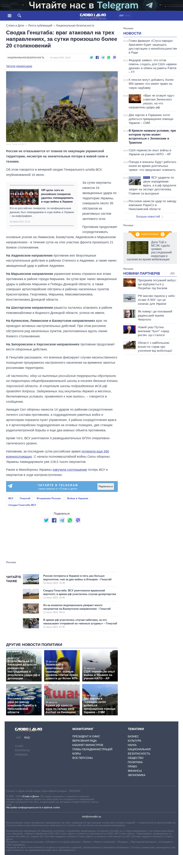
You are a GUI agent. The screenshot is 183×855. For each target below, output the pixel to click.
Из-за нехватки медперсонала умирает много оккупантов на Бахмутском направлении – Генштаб (77, 609)
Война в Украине (77, 498)
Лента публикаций (40, 25)
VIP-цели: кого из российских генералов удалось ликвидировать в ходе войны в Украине (57, 196)
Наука (132, 744)
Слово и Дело (15, 25)
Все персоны (82, 757)
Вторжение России (49, 498)
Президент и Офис (86, 736)
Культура (134, 740)
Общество (136, 757)
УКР (121, 16)
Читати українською (19, 66)
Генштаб (25, 498)
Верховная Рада (84, 740)
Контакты (22, 750)
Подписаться (106, 486)
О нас (19, 746)
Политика (135, 762)
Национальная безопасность (75, 25)
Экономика (136, 775)
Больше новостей (148, 216)
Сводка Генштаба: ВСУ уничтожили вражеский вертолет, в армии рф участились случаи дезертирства (79, 594)
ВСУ (10, 498)
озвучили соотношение (70, 469)
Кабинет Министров (87, 744)
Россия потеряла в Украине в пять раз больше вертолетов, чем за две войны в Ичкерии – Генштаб (77, 579)
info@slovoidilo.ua (91, 816)
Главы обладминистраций (92, 749)
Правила (21, 754)
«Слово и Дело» (30, 796)
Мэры (76, 753)
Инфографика (150, 234)
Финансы (135, 770)
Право (132, 766)
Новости (132, 33)
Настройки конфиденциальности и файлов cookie (33, 807)
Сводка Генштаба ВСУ (22, 505)
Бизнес (133, 736)
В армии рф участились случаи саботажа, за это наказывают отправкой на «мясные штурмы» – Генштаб (80, 623)
